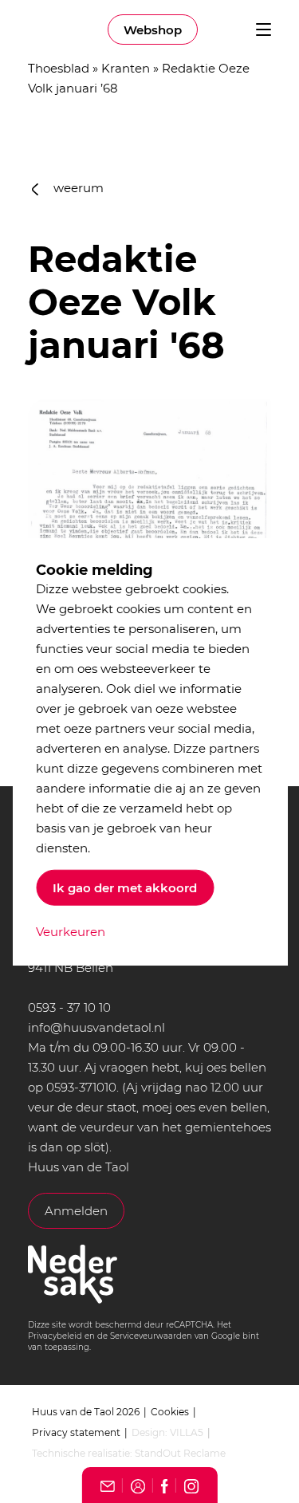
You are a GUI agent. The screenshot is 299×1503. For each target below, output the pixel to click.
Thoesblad (58, 68)
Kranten (125, 68)
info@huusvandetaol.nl (96, 1027)
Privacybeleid (55, 1336)
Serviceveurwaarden (151, 1336)
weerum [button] (77, 187)
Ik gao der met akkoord (125, 887)
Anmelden (76, 1210)
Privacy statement (76, 1432)
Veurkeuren (70, 931)
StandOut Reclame (180, 1453)
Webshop (153, 29)
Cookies (170, 1412)
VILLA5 (186, 1432)
